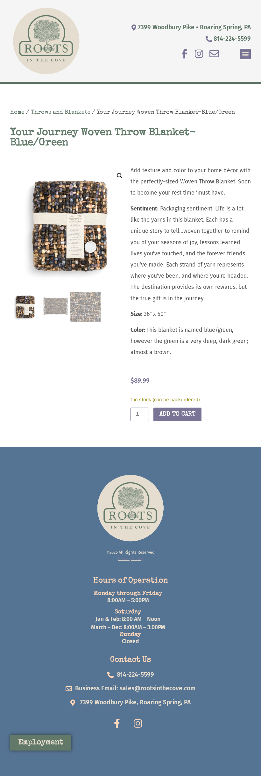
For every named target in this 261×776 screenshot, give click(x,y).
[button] (245, 54)
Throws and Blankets (60, 112)
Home (17, 112)
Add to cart (177, 414)
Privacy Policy (130, 558)
